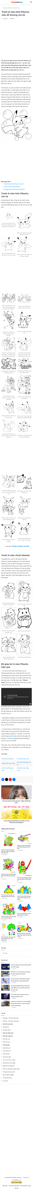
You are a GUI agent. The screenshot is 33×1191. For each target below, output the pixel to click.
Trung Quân (5, 18)
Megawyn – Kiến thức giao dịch (11, 1018)
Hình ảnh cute (6, 1039)
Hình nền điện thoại (8, 1033)
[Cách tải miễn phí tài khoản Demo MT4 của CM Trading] (5, 967)
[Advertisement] (16, 40)
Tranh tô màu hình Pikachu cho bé (13, 184)
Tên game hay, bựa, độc (9, 1072)
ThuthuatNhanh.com (16, 1180)
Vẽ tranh (10, 8)
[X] (6, 779)
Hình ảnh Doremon (8, 759)
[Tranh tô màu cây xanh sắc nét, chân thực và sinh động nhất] (8, 928)
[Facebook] (2, 779)
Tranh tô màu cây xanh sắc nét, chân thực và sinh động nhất (8, 938)
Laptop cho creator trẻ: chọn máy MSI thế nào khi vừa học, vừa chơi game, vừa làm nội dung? (21, 1003)
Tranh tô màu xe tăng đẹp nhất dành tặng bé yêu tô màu (24, 847)
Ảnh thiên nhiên (7, 1030)
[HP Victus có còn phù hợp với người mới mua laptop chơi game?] (5, 974)
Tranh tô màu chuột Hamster (12, 186)
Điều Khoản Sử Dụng (25, 1185)
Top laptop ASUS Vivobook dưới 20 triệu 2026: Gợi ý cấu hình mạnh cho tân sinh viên (20, 988)
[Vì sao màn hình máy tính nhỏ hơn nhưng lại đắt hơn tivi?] (5, 996)
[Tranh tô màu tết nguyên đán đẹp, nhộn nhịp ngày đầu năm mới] (8, 840)
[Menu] (31, 2)
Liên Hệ (16, 1188)
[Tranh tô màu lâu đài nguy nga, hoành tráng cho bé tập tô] (24, 890)
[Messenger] (14, 779)
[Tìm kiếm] (28, 2)
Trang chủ (5, 8)
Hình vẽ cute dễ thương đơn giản (11, 1069)
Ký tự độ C (5, 1080)
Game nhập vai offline (8, 1074)
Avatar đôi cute (6, 1048)
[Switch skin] (2, 2)
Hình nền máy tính (8, 1036)
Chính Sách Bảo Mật (14, 1185)
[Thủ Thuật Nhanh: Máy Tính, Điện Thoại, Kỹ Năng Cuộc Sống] (16, 2)
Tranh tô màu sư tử (23, 759)
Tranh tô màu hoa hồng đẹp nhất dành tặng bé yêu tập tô (8, 876)
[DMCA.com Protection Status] (16, 1183)
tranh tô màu (12, 736)
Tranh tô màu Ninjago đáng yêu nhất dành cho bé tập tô (24, 879)
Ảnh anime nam (7, 1051)
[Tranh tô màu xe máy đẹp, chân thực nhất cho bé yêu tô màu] (24, 927)
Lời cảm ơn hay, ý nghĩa (9, 1060)
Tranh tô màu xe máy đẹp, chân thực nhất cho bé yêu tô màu (24, 935)
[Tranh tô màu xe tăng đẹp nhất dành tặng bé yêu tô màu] (24, 838)
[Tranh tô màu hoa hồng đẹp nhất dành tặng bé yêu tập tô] (8, 865)
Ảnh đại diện (6, 1045)
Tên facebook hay (7, 1077)
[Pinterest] (10, 779)
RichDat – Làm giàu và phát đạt (11, 1021)
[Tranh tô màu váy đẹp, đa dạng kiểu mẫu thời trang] (8, 889)
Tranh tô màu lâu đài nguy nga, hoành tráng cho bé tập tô (24, 898)
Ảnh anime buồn (7, 1057)
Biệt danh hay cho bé (9, 763)
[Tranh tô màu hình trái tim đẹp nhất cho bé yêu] (24, 907)
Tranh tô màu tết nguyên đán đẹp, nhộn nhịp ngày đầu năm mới (8, 851)
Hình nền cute (6, 1042)
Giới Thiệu (5, 1185)
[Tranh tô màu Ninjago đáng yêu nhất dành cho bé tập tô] (24, 866)
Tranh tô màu (16, 8)
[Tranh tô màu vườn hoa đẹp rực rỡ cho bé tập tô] (8, 909)
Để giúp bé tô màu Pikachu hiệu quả (14, 189)
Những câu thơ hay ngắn (9, 1063)
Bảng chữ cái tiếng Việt (8, 1065)
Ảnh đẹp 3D (6, 1027)
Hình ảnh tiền (6, 1054)
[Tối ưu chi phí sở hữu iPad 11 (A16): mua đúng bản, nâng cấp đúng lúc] (5, 981)
